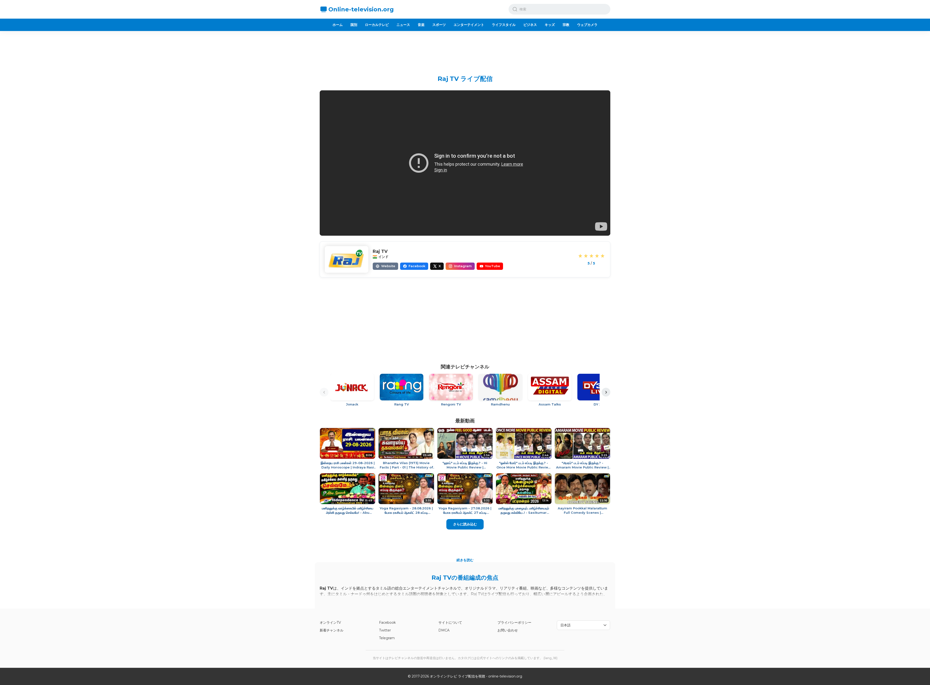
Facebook (387, 622)
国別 (353, 25)
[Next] (606, 392)
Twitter (385, 630)
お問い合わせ (507, 630)
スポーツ (439, 25)
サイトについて (450, 622)
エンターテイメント (469, 25)
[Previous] (324, 392)
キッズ (550, 25)
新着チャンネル (331, 630)
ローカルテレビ (377, 25)
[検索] (514, 9)
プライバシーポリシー (514, 622)
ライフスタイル (504, 25)
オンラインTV (330, 622)
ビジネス (530, 25)
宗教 (566, 25)
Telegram (387, 638)
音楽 (421, 25)
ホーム (338, 25)
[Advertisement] (465, 49)
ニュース (403, 25)
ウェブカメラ (587, 25)
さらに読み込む (465, 524)
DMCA (444, 630)
